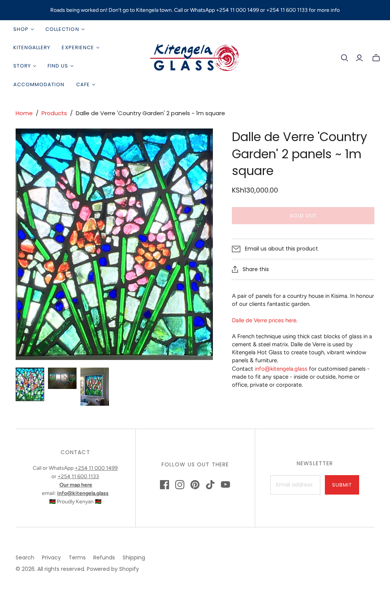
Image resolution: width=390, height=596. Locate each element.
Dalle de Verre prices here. (264, 320)
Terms (77, 557)
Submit (342, 484)
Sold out (303, 215)
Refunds (104, 557)
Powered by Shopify (113, 569)
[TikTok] (210, 484)
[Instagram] (179, 484)
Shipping (134, 557)
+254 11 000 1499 (96, 468)
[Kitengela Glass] (195, 57)
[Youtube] (225, 484)
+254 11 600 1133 (78, 476)
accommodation (39, 84)
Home (24, 113)
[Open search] (344, 58)
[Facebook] (164, 484)
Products (54, 113)
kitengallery (31, 47)
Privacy (51, 557)
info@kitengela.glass (281, 368)
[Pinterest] (195, 484)
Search (25, 557)
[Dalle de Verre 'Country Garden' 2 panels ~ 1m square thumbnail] (30, 384)
